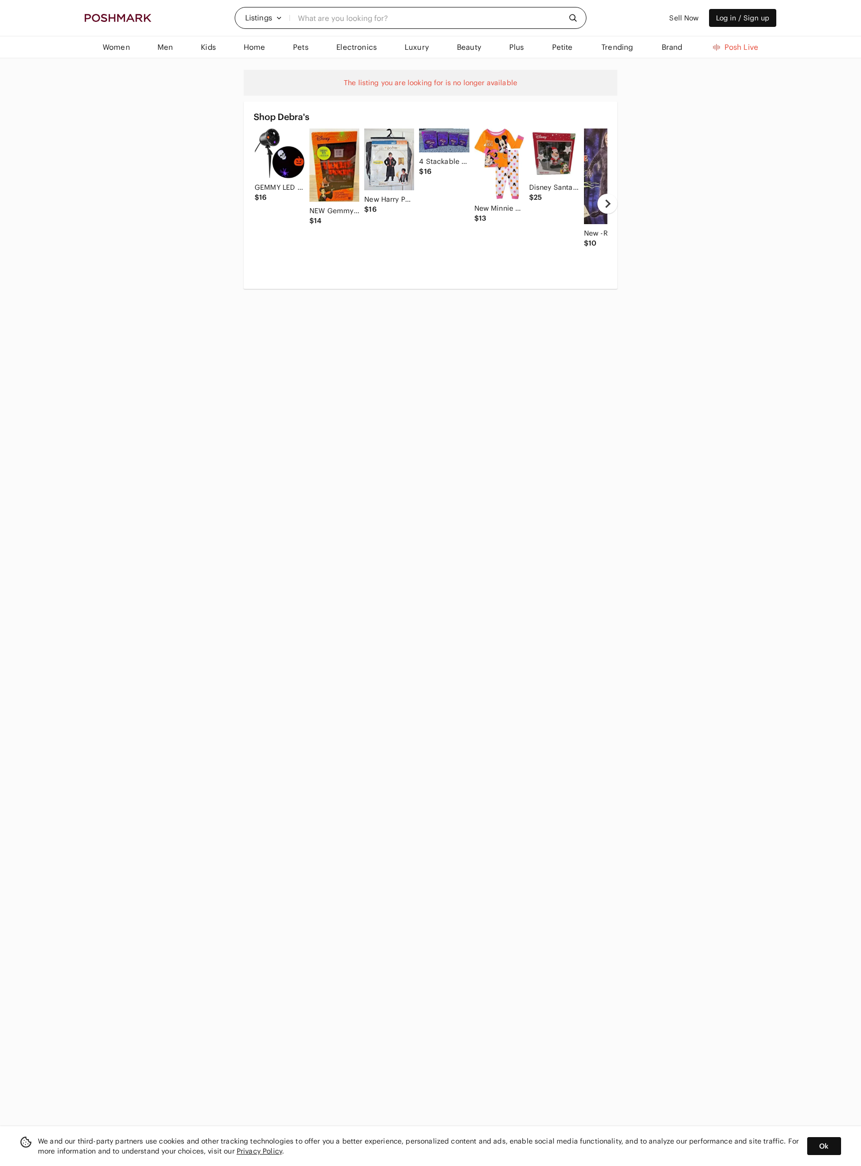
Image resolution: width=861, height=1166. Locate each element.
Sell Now (684, 17)
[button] (263, 18)
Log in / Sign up (742, 17)
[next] (607, 204)
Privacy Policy (259, 1151)
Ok (824, 1146)
